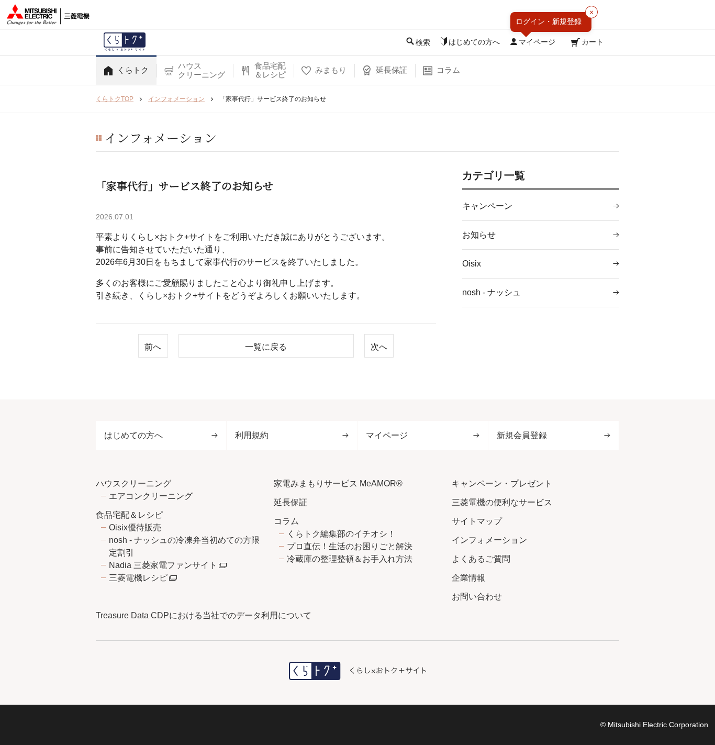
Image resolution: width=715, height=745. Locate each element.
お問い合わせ (477, 596)
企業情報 (468, 577)
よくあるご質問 (481, 558)
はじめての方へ (133, 435)
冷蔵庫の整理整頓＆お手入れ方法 (349, 558)
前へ (152, 346)
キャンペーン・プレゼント (502, 483)
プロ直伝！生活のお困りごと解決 (349, 546)
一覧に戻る (266, 346)
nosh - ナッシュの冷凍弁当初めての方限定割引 (184, 546)
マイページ (387, 435)
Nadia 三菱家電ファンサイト (163, 565)
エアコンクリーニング (151, 496)
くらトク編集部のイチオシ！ (341, 533)
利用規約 (252, 435)
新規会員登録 (522, 435)
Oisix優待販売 (135, 527)
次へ (379, 346)
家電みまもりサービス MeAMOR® (338, 483)
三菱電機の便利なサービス (502, 502)
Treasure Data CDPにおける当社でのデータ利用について (203, 615)
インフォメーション (489, 540)
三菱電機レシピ (138, 577)
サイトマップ (477, 521)
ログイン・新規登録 (549, 21)
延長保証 (290, 502)
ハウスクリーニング (133, 483)
